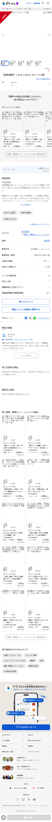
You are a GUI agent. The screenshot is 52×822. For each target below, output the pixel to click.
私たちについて (26, 302)
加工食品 (19, 9)
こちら (47, 372)
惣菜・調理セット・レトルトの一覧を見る (26, 154)
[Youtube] (34, 799)
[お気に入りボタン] (20, 113)
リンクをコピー (44, 318)
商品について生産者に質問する (26, 309)
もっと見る (26, 355)
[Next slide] (48, 35)
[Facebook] (29, 799)
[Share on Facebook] (26, 318)
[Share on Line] (34, 318)
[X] (17, 799)
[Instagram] (23, 799)
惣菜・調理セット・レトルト (32, 9)
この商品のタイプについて (39, 224)
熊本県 (47, 241)
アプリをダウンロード (26, 727)
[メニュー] (48, 3)
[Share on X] (30, 318)
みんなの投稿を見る (43, 79)
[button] (26, 84)
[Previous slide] (3, 35)
